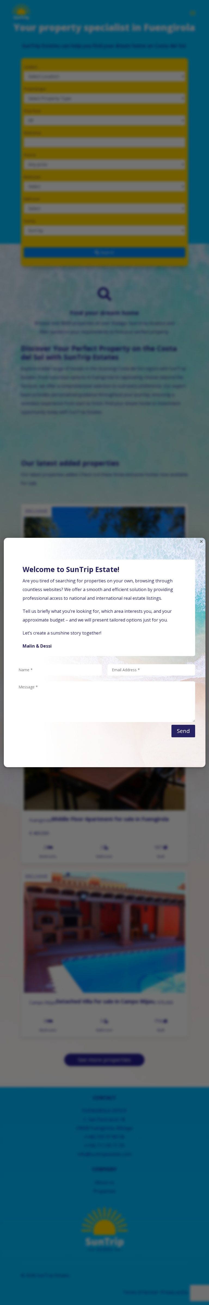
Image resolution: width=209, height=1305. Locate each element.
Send (183, 731)
